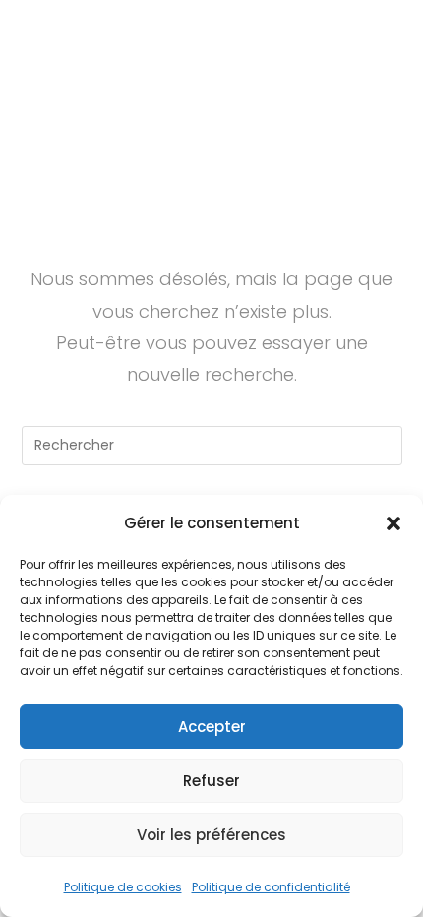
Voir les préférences (211, 835)
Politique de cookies (123, 887)
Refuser (211, 780)
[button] (393, 523)
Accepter (212, 726)
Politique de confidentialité (271, 887)
